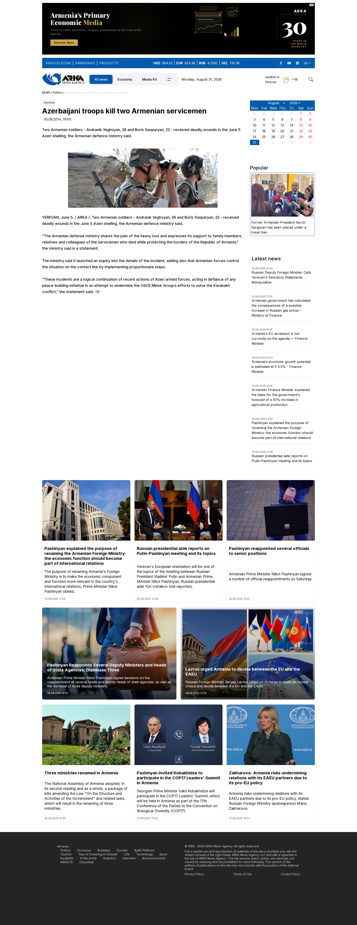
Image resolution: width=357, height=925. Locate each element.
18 (264, 131)
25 (264, 137)
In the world (88, 858)
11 (263, 125)
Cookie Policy (290, 874)
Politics (49, 102)
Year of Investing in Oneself (97, 854)
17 (254, 131)
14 (292, 125)
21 (291, 131)
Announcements (153, 858)
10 (254, 125)
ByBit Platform (144, 850)
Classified (86, 862)
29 (301, 137)
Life (127, 854)
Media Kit (149, 79)
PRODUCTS (108, 63)
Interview (129, 858)
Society (122, 850)
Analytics (109, 858)
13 (282, 125)
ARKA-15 (66, 862)
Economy (125, 79)
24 (254, 137)
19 (273, 131)
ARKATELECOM (58, 63)
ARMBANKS (85, 63)
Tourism (66, 854)
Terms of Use (242, 874)
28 (292, 137)
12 (273, 125)
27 (282, 137)
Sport (163, 854)
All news (101, 79)
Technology (144, 854)
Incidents (66, 858)
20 (282, 131)
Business (103, 850)
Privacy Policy (194, 874)
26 (273, 137)
